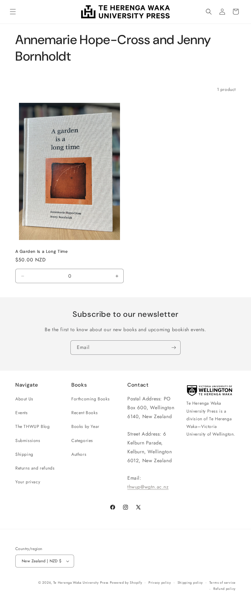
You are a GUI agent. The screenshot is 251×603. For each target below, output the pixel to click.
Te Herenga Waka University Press (80, 582)
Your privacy (27, 482)
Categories (82, 440)
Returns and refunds (34, 468)
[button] (13, 11)
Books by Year (85, 426)
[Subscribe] (173, 347)
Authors (78, 454)
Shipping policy (190, 582)
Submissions (27, 440)
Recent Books (84, 413)
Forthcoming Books (90, 399)
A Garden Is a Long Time (41, 251)
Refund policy (224, 588)
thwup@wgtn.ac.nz (148, 486)
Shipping (24, 454)
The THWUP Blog (32, 426)
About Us (24, 399)
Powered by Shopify (126, 582)
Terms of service (222, 582)
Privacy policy (159, 582)
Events (21, 413)
